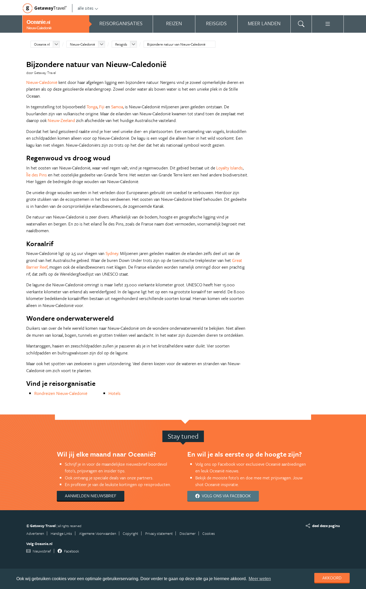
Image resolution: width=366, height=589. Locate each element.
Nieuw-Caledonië (82, 44)
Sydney (112, 253)
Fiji (101, 106)
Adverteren (35, 533)
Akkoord (332, 578)
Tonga (92, 106)
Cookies (208, 533)
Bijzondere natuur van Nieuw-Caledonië (176, 44)
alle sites (86, 8)
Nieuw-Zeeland (61, 120)
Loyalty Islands (229, 168)
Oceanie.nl (42, 44)
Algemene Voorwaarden (97, 533)
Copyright (130, 533)
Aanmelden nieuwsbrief (90, 495)
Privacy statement (159, 533)
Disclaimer (188, 533)
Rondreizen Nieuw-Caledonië (60, 393)
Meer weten (260, 578)
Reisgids (121, 44)
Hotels (115, 393)
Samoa (117, 106)
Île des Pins (36, 175)
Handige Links (61, 533)
